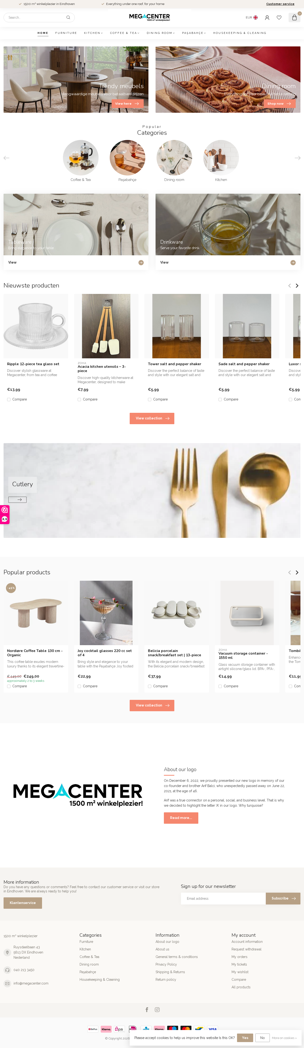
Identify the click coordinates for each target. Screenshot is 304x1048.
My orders (239, 957)
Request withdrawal (246, 949)
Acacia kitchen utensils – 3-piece (102, 368)
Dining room (159, 33)
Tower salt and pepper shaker (174, 364)
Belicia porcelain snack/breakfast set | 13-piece (174, 653)
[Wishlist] (279, 17)
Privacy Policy (166, 964)
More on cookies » (284, 1038)
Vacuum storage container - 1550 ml (243, 655)
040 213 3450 (24, 970)
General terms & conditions (177, 957)
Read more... (181, 818)
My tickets (239, 964)
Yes (245, 1038)
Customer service (280, 4)
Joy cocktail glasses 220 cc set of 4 (105, 653)
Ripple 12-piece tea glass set (33, 364)
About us (162, 949)
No (262, 1038)
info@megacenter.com (31, 983)
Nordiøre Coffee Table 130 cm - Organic (35, 653)
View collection (149, 418)
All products (241, 987)
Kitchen (92, 33)
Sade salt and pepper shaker (244, 364)
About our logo (167, 942)
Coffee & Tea (123, 33)
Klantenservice (23, 903)
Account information (247, 942)
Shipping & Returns (170, 972)
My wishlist (240, 972)
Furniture (66, 33)
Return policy (166, 979)
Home (43, 33)
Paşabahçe (193, 33)
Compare (19, 399)
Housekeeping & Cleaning (239, 33)
